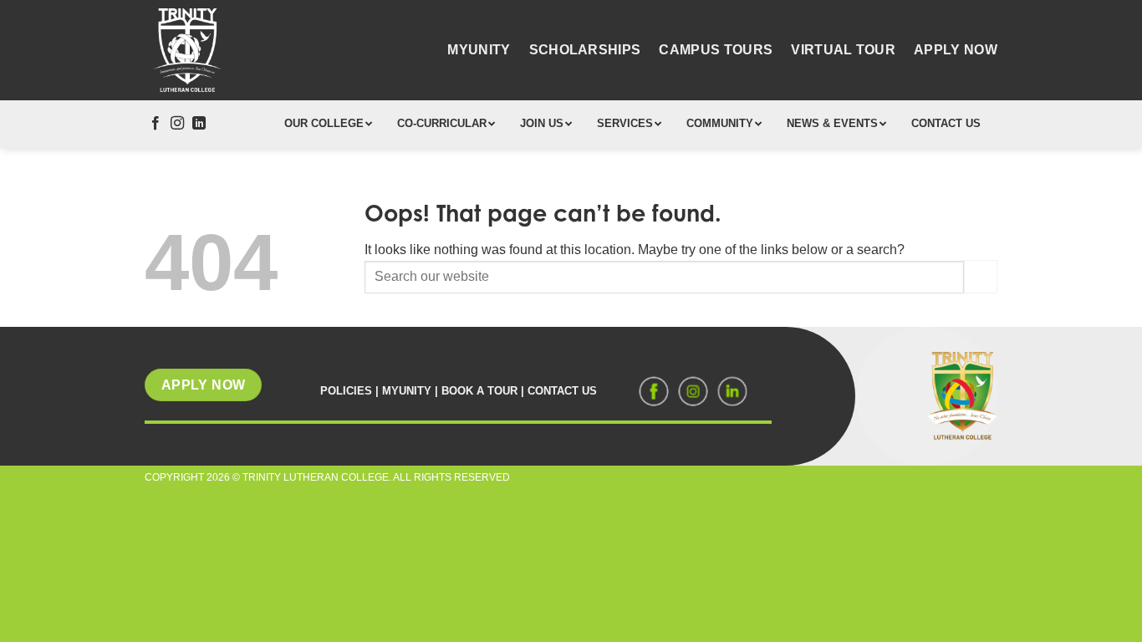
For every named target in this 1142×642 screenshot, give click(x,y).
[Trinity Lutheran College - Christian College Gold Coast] (186, 50)
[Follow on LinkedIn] (199, 123)
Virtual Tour (843, 50)
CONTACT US (562, 391)
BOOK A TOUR (479, 391)
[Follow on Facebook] (155, 123)
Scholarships (585, 50)
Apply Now (955, 50)
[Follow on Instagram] (177, 123)
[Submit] (980, 276)
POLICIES (346, 391)
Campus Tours (715, 50)
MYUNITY (406, 391)
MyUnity (478, 50)
